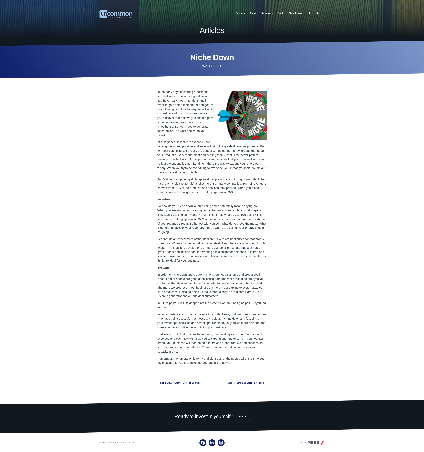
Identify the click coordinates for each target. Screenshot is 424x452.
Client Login (295, 13)
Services (240, 13)
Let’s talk (314, 13)
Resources (267, 13)
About (253, 13)
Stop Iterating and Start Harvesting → (247, 382)
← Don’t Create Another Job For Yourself (178, 382)
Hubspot (246, 247)
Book (281, 13)
